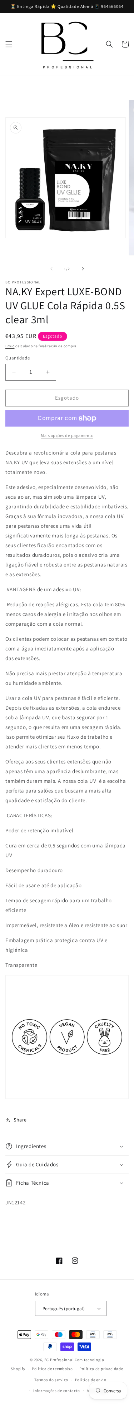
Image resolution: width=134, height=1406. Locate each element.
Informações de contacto (56, 1390)
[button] (9, 44)
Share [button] (20, 1119)
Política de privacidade (101, 1368)
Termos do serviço (51, 1379)
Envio (10, 346)
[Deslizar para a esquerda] (51, 269)
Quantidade (17, 358)
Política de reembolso (52, 1368)
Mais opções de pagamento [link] (67, 435)
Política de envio (90, 1379)
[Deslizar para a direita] (83, 269)
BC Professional (59, 1359)
